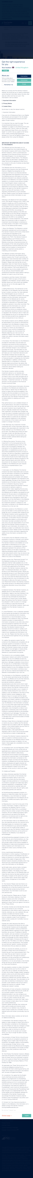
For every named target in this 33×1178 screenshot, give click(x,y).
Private (24, 84)
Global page (6, 1116)
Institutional (24, 80)
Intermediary (24, 76)
